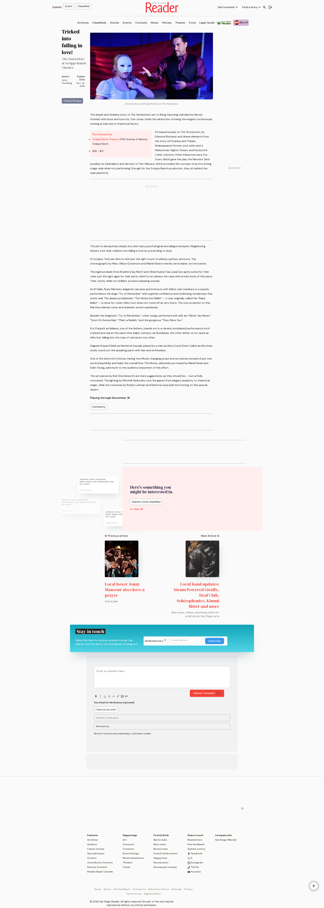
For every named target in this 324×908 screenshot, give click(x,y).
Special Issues (95, 853)
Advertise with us (158, 889)
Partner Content (97, 867)
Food (192, 22)
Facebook (196, 853)
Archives (83, 22)
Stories (114, 22)
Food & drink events (166, 853)
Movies (166, 22)
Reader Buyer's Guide (100, 871)
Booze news (161, 848)
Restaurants (161, 862)
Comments (98, 407)
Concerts (128, 844)
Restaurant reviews (165, 867)
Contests (141, 22)
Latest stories (95, 848)
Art (125, 839)
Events (127, 22)
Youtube (195, 871)
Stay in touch (195, 835)
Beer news (160, 844)
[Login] (270, 7)
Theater (180, 22)
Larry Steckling (67, 82)
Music (155, 22)
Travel (126, 867)
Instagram (196, 862)
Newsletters (194, 839)
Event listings (131, 853)
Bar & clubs (160, 839)
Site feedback (195, 844)
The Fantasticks (102, 134)
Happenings (130, 835)
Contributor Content (100, 862)
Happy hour (160, 857)
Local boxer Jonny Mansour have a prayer (125, 589)
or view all (136, 509)
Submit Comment (204, 693)
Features (92, 835)
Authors (92, 844)
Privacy (188, 889)
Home (97, 889)
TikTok (194, 867)
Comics (92, 857)
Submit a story (196, 848)
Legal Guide (206, 22)
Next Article (208, 536)
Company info (223, 835)
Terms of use (134, 893)
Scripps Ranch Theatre (105, 139)
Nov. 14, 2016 (81, 85)
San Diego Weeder (226, 839)
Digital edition (152, 893)
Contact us (139, 889)
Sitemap (176, 889)
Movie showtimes (133, 857)
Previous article (118, 536)
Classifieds (99, 22)
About (107, 889)
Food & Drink (161, 835)
